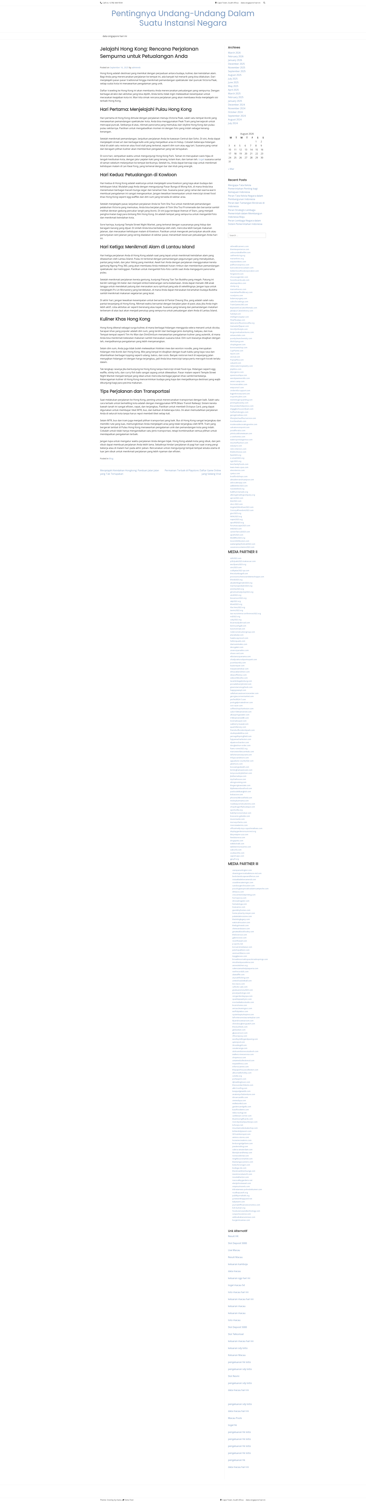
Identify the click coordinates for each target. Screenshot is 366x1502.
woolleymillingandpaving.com (245, 1039)
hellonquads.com (237, 641)
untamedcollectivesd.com (243, 1060)
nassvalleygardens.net (242, 1180)
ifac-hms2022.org (237, 607)
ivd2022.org (235, 616)
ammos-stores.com (240, 1137)
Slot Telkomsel (236, 1334)
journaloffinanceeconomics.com (246, 1204)
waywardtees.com (238, 261)
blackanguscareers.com (242, 1162)
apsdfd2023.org (237, 522)
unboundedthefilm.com (240, 252)
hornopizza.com (239, 898)
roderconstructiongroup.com (242, 632)
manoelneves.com (238, 289)
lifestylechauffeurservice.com (243, 418)
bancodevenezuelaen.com (241, 267)
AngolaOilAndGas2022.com (241, 507)
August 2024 (234, 119)
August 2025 (234, 75)
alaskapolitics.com (238, 283)
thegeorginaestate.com (240, 785)
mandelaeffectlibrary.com (241, 292)
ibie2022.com (235, 501)
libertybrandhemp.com (242, 1152)
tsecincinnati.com (237, 628)
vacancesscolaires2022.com (242, 547)
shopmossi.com (239, 1057)
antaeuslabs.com (237, 335)
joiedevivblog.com (240, 1146)
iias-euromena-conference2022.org (245, 613)
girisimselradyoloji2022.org (241, 592)
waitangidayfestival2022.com (242, 544)
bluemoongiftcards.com (242, 1119)
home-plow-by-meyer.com (243, 913)
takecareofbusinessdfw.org (242, 323)
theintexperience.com (239, 249)
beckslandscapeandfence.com (245, 876)
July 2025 (233, 78)
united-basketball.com (242, 980)
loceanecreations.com (241, 1140)
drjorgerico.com (237, 372)
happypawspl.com (238, 690)
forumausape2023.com (240, 525)
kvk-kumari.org (238, 1207)
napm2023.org (236, 519)
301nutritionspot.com (241, 1134)
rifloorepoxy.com (239, 1036)
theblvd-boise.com (238, 452)
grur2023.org (235, 513)
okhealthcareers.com (239, 246)
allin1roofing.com (239, 1088)
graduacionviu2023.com (242, 990)
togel (201, 159)
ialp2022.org (235, 601)
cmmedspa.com (239, 1100)
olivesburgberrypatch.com (243, 1023)
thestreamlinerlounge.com (243, 1171)
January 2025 (235, 101)
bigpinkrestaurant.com (240, 393)
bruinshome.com (239, 1005)
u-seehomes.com (237, 436)
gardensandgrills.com (241, 1106)
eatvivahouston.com (241, 922)
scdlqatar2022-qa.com (239, 570)
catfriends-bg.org (237, 255)
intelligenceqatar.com (239, 317)
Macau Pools (235, 1418)
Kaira (119, 1500)
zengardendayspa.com (242, 996)
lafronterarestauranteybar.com (246, 1017)
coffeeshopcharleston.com (241, 708)
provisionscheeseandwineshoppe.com (247, 576)
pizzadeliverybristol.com (240, 684)
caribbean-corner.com (241, 1115)
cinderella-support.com (240, 390)
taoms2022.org (236, 610)
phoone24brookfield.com (241, 797)
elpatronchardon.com (239, 742)
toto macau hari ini (238, 1292)
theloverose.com (239, 934)
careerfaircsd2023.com (240, 531)
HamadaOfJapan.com (239, 326)
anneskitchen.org (239, 965)
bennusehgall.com (238, 625)
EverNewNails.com (238, 421)
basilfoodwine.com (240, 1109)
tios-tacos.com (238, 983)
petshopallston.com (240, 950)
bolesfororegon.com (241, 1165)
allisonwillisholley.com (241, 1072)
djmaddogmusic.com (241, 1082)
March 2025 (234, 93)
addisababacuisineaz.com (243, 1217)
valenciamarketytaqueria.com (245, 968)
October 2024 (235, 112)
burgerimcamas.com (241, 1220)
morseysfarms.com (238, 822)
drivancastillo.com (240, 1097)
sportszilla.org (236, 810)
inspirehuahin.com (238, 396)
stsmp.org (234, 286)
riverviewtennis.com (239, 825)
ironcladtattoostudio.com (243, 1002)
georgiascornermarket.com (242, 696)
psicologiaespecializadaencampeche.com (250, 888)
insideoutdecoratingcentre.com (243, 424)
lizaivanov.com (238, 907)
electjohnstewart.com (241, 1183)
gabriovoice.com (239, 937)
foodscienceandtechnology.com (246, 1211)
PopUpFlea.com (237, 359)
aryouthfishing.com (240, 977)
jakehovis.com (236, 763)
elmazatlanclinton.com (240, 671)
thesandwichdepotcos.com (241, 406)
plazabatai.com (236, 635)
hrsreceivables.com (238, 384)
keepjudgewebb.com (241, 1091)
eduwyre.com (236, 445)
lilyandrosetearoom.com (242, 1020)
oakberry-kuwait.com (239, 724)
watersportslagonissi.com (241, 439)
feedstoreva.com (237, 837)
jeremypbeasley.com (239, 402)
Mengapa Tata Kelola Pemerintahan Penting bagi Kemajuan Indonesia (243, 189)
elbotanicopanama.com (240, 656)
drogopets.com (236, 840)
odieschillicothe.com (239, 678)
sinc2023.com (236, 567)
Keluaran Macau (237, 1355)
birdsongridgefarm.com (242, 1143)
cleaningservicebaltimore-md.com (246, 873)
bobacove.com (236, 794)
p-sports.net (237, 944)
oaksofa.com (235, 849)
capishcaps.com (237, 856)
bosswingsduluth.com (239, 767)
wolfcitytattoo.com (240, 1011)
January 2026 (235, 60)
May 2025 (233, 86)
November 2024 (236, 108)
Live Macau (234, 1250)
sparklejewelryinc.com (242, 999)
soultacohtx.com (237, 853)
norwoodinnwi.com (240, 1155)
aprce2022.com (236, 498)
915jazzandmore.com (239, 757)
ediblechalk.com (237, 843)
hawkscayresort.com (239, 638)
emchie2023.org (237, 589)
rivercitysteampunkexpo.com (244, 1122)
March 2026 (234, 52)
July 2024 (233, 123)
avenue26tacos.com (241, 953)
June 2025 (233, 82)
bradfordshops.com (238, 476)
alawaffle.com (238, 974)
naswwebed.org (237, 488)
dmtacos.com (238, 891)
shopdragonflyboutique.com (242, 806)
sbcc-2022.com (236, 504)
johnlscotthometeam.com (241, 433)
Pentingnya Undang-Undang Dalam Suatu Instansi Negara (183, 18)
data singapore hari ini (250, 2)
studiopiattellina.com (239, 733)
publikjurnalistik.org (240, 1195)
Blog (111, 458)
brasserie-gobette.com (240, 816)
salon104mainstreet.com (240, 711)
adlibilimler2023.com (239, 485)
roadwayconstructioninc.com (242, 803)
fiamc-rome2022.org (238, 748)
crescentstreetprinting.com (243, 894)
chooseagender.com (239, 277)
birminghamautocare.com (241, 770)
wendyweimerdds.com (240, 378)
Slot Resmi (233, 1376)
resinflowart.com (239, 941)
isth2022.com (235, 558)
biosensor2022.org (238, 598)
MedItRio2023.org (237, 537)
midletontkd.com (239, 1103)
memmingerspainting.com (241, 399)
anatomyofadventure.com (243, 1094)
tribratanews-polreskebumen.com (247, 1189)
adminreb (136, 67)
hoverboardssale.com (239, 280)
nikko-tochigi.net (239, 1112)
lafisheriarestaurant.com (241, 754)
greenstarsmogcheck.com (241, 687)
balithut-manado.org (239, 492)
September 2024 (237, 115)
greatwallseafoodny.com (243, 931)
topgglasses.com (239, 956)
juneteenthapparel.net (242, 1198)
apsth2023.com (236, 535)
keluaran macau (236, 1306)
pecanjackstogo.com (241, 993)
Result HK (233, 1236)
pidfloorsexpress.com (239, 264)
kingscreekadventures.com (242, 332)
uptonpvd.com (238, 1042)
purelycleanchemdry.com (241, 338)
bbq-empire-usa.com (239, 834)
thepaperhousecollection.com (245, 1069)
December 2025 (236, 63)
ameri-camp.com (237, 381)
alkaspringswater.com (239, 714)
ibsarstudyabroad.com (240, 622)
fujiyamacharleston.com (240, 739)
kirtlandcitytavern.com (241, 1131)
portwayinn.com (239, 1079)
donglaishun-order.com (240, 745)
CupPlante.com (236, 350)
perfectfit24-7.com (238, 699)
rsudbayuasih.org (240, 1192)
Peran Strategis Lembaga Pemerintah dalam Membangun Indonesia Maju (245, 213)
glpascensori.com (239, 1033)
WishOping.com (237, 341)
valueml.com (235, 363)
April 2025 (233, 89)
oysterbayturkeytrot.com (243, 1014)
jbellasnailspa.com (238, 776)
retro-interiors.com (238, 449)
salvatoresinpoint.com (239, 427)
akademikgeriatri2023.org (241, 582)
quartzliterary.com (238, 727)
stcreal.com (235, 356)
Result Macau (235, 1257)
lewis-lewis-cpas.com (239, 467)
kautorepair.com (237, 665)
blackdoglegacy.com (241, 919)
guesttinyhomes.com (241, 910)
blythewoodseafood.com (241, 788)
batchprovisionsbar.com (240, 813)
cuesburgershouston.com (243, 885)
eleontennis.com (237, 470)
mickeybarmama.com (239, 800)
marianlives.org (237, 258)
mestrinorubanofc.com (242, 1174)
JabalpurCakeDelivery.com (241, 310)
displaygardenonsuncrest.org (243, 831)
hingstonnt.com (236, 274)
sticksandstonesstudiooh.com (245, 1051)
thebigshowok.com (240, 925)
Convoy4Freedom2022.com (241, 510)
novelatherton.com (240, 1177)
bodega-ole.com (239, 1168)
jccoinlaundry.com (238, 662)
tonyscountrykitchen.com (241, 773)
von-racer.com (236, 705)
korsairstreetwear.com (242, 947)
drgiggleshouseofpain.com (241, 409)
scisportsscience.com (241, 1214)
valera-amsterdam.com (242, 1149)
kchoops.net (237, 1125)
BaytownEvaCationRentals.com (243, 307)
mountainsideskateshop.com (245, 1128)
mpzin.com (234, 353)
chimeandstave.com (241, 928)
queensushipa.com (238, 375)
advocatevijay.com (238, 482)
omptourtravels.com (241, 1186)
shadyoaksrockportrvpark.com (243, 659)
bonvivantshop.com (238, 347)
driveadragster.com (240, 901)
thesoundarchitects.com (242, 1085)
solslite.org (237, 1076)
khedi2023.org (236, 579)
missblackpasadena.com (243, 962)
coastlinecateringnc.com (242, 882)
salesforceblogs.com (239, 301)
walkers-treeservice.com (243, 1054)
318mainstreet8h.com (239, 718)
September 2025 (237, 71)
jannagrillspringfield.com (240, 736)
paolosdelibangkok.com (240, 791)
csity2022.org (235, 619)
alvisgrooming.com (238, 782)
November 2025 (236, 67)
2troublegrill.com (239, 1045)
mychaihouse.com (238, 779)
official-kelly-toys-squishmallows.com (246, 828)
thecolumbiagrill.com (239, 573)
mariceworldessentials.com (242, 751)
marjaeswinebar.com (239, 668)
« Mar (231, 168)
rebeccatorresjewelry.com (241, 366)
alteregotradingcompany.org (242, 495)
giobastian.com (238, 1029)
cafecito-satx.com (239, 986)
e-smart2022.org (237, 458)
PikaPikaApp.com (237, 320)
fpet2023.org (235, 455)
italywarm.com (238, 1201)
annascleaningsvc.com (242, 1008)
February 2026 (235, 56)
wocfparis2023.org (238, 564)
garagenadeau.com (238, 415)
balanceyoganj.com (238, 298)
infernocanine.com (240, 1066)
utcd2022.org (235, 595)
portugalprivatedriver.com (241, 702)
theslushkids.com (239, 1026)
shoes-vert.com (237, 653)
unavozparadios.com (239, 650)
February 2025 (235, 97)
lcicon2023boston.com (239, 541)
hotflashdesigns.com (239, 412)
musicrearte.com (237, 819)
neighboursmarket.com (242, 1158)
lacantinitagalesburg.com (241, 681)
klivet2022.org (236, 604)
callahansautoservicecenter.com (244, 693)
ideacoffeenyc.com (238, 675)
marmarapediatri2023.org (241, 585)
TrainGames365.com (239, 304)
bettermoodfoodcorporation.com (244, 271)
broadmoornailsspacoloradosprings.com (250, 959)
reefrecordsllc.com (240, 971)
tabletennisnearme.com (240, 846)
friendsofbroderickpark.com (242, 730)
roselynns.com (236, 295)
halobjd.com (235, 314)
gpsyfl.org (234, 859)
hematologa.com (239, 904)
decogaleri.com (236, 647)
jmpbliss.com (235, 369)
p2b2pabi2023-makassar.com (243, 561)
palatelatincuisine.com (242, 916)
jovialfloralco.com (237, 430)
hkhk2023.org (236, 516)
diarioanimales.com (238, 644)
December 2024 (236, 104)
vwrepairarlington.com (242, 870)
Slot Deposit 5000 (237, 1243)
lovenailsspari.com (238, 721)
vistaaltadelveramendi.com (244, 879)
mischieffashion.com (239, 442)
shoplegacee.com (237, 344)
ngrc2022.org (235, 461)
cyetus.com (235, 473)
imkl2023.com (236, 528)
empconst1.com (237, 387)
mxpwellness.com (240, 1063)
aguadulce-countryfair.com (241, 760)
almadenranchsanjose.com (242, 479)
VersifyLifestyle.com (239, 329)
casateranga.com (239, 1048)
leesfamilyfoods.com (239, 464)
